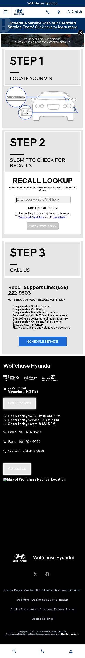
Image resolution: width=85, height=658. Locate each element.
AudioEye (23, 600)
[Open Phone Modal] (47, 12)
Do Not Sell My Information (50, 600)
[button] (80, 32)
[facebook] (47, 574)
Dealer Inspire (70, 634)
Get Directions (19, 403)
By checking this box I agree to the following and (43, 215)
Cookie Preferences (24, 609)
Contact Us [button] (17, 469)
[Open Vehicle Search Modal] (14, 651)
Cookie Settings (42, 619)
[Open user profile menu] (71, 651)
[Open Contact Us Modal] (42, 651)
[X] (35, 574)
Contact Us (31, 590)
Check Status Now (42, 226)
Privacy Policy (58, 217)
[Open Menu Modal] (5, 12)
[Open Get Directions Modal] (58, 12)
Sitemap (47, 590)
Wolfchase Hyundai (55, 631)
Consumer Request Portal (57, 609)
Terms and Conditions (31, 217)
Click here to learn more (55, 27)
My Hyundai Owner (67, 590)
